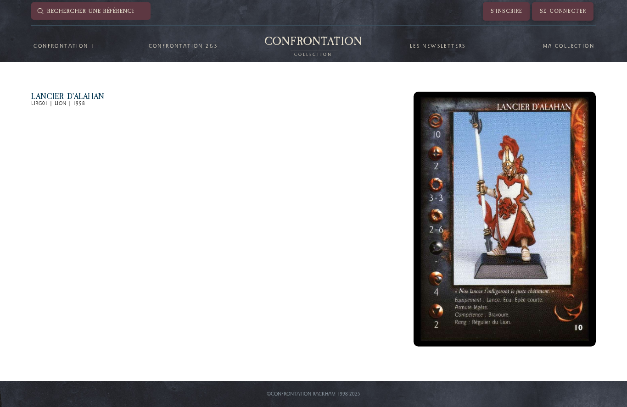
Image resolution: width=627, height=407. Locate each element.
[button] (63, 46)
